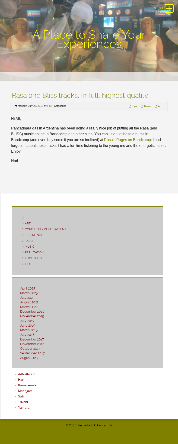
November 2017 (32, 344)
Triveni (23, 402)
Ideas (29, 240)
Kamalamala (27, 385)
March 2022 (29, 307)
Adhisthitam (26, 374)
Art (159, 106)
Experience (34, 235)
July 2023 (27, 297)
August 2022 (29, 302)
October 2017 (30, 348)
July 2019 (27, 321)
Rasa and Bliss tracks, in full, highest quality (80, 95)
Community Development (45, 229)
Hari (49, 105)
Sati (21, 396)
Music (147, 106)
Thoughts (33, 258)
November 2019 (32, 316)
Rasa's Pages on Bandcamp (127, 140)
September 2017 (32, 353)
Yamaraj (24, 407)
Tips (134, 106)
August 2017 (29, 358)
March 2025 (29, 293)
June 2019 (27, 325)
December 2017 (32, 339)
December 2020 (32, 311)
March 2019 (29, 330)
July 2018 (27, 335)
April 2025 (27, 288)
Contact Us (104, 425)
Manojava (25, 391)
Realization (34, 252)
